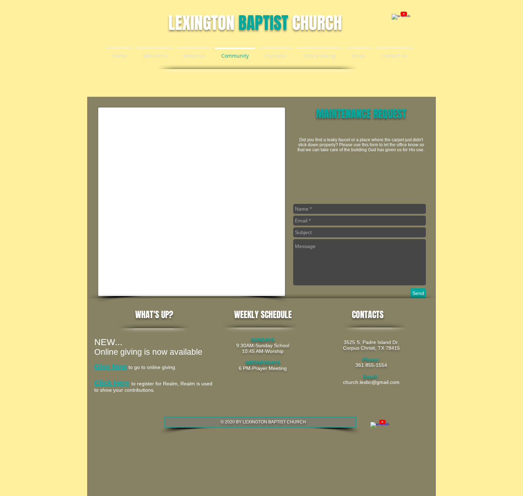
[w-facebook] (395, 17)
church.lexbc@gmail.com (371, 382)
